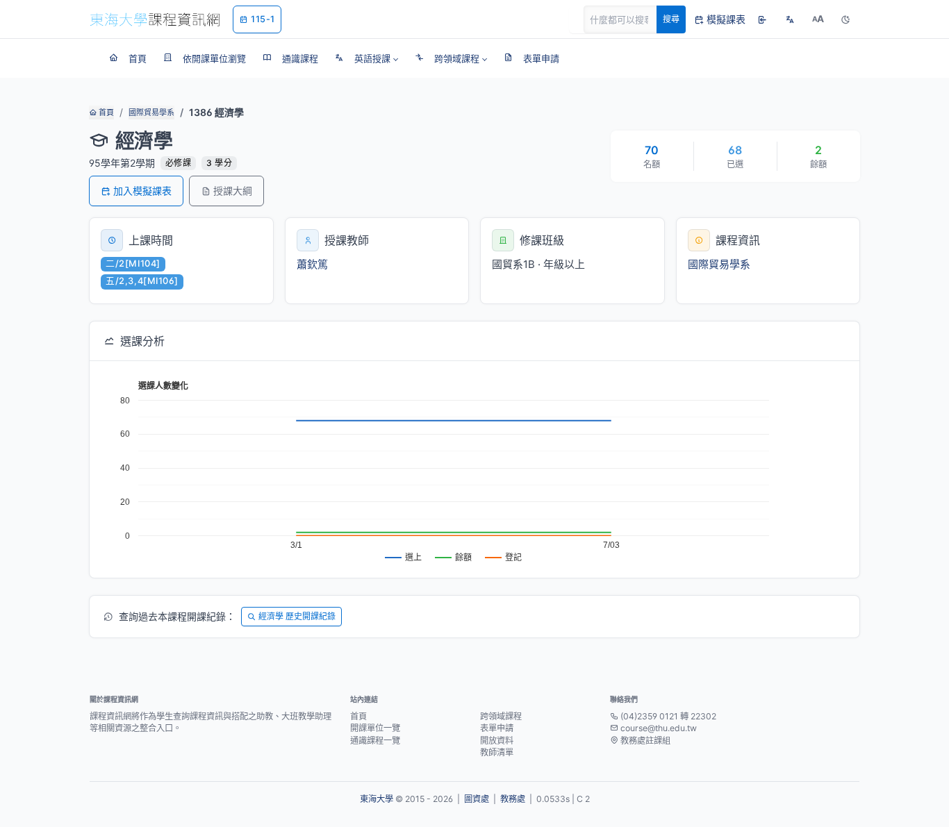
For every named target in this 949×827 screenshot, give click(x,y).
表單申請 (496, 728)
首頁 (105, 112)
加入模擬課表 (142, 191)
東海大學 (376, 799)
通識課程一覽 (375, 740)
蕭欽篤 (312, 264)
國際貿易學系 (151, 112)
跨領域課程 (501, 716)
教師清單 (496, 752)
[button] (366, 58)
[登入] (762, 19)
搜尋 (671, 19)
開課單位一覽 (375, 728)
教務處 (512, 799)
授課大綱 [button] (232, 191)
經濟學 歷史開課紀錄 (297, 616)
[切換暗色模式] (845, 19)
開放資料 (496, 740)
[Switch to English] (790, 19)
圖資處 (476, 799)
